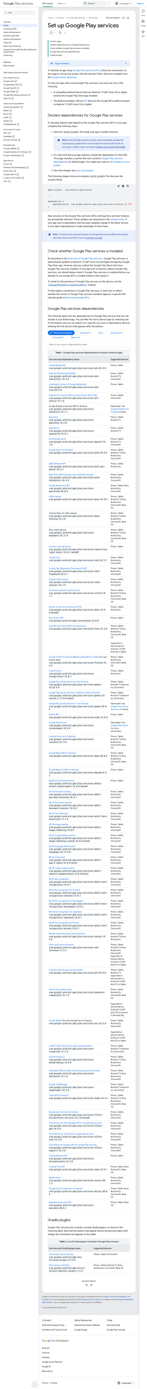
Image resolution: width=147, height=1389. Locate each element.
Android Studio (113, 1325)
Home (50, 18)
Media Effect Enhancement (61, 780)
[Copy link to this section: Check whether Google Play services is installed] (125, 251)
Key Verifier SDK (56, 618)
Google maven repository (64, 77)
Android (45, 1348)
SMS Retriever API (57, 464)
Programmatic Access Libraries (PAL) (66, 970)
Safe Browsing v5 (57, 1057)
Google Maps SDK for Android (62, 753)
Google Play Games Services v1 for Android (68, 703)
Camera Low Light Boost (60, 546)
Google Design (81, 1330)
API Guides (47, 3)
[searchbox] (19, 12)
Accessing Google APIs (78, 297)
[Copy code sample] (127, 186)
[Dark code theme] (123, 186)
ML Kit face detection (58, 813)
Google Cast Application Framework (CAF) (68, 568)
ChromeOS (58, 337)
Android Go (116, 333)
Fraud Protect (55, 671)
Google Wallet (55, 1020)
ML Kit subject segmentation (62, 868)
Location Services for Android (62, 736)
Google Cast (54, 557)
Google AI (46, 1366)
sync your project (84, 170)
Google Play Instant (57, 722)
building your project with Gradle (110, 147)
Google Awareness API (59, 485)
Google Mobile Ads (57, 365)
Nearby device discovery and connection (67, 934)
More (60, 3)
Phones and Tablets (63, 333)
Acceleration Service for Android (63, 1112)
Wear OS (75, 337)
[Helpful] (123, 18)
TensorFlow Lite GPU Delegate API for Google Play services (75, 1123)
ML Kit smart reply (57, 857)
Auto (100, 333)
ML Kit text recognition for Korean (64, 923)
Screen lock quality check (60, 989)
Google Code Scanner (58, 579)
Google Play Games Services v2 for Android (68, 682)
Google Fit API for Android (60, 657)
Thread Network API (58, 1156)
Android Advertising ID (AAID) (62, 373)
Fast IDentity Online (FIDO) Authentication (67, 626)
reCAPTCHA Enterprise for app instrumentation (70, 1046)
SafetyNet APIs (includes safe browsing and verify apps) (74, 1070)
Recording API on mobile (88, 657)
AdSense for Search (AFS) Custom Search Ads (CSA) (73, 395)
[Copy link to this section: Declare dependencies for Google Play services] (125, 115)
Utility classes (55, 496)
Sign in (140, 3)
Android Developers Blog (53, 1325)
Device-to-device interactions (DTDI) (65, 607)
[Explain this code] (118, 186)
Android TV (85, 333)
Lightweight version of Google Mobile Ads (67, 384)
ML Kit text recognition (59, 879)
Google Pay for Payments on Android (65, 1188)
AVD (85, 101)
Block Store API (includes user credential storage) (71, 474)
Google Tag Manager (58, 1084)
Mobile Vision (55, 1177)
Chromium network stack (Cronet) (64, 590)
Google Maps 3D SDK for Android (64, 770)
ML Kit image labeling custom (62, 835)
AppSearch (54, 428)
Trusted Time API (57, 1167)
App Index (53, 417)
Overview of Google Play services (85, 258)
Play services (24, 3)
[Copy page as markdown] (60, 32)
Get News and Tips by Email (54, 1330)
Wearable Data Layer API (60, 1202)
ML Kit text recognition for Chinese (64, 890)
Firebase (46, 1357)
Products (60, 18)
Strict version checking (59, 1265)
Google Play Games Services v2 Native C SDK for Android (74, 692)
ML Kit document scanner (60, 802)
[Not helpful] (128, 18)
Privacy (54, 1383)
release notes (117, 219)
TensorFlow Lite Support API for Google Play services (73, 1145)
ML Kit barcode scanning (60, 791)
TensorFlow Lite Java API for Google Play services (71, 1134)
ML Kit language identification (62, 846)
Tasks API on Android (58, 1095)
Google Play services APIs (86, 70)
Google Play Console (116, 1330)
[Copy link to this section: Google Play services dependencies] (107, 309)
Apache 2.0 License (92, 1299)
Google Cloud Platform (52, 1362)
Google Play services (76, 18)
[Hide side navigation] (34, 1384)
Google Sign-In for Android (61, 450)
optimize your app (94, 238)
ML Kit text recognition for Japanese (65, 912)
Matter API (54, 714)
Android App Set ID (57, 439)
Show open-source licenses (61, 944)
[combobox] (96, 3)
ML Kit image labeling (58, 824)
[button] (89, 63)
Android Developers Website (87, 1325)
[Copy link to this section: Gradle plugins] (73, 1220)
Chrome (45, 1353)
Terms (45, 1383)
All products (47, 1371)
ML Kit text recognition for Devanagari (66, 901)
